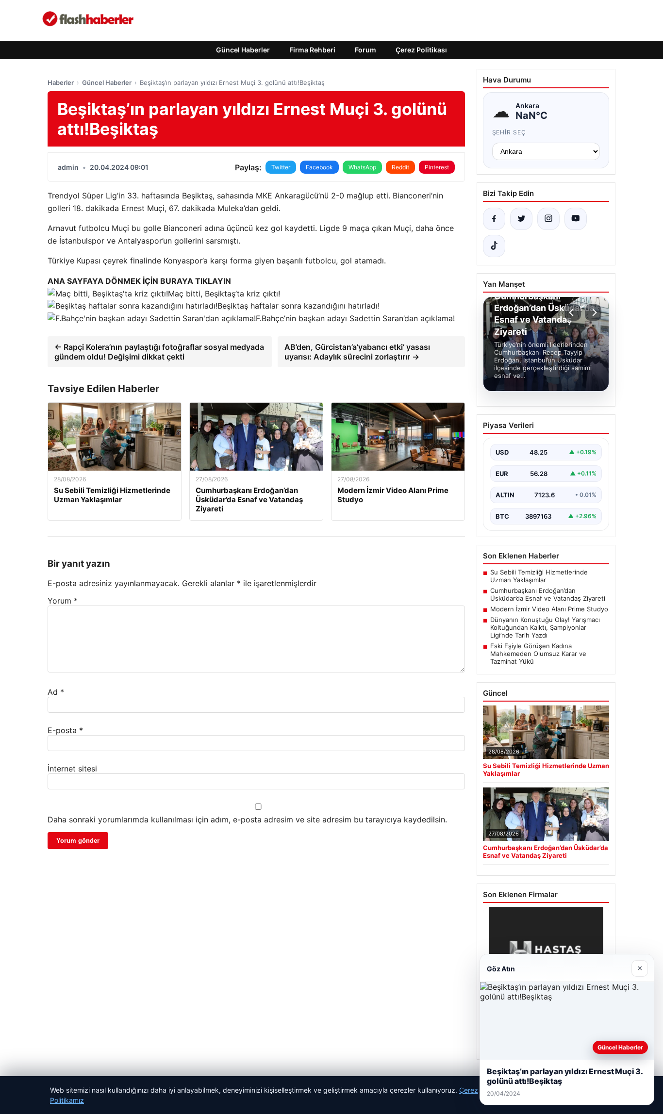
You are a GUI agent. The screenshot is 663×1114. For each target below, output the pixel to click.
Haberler (61, 82)
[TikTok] (494, 246)
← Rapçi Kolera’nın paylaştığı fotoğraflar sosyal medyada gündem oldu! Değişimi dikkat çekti (159, 351)
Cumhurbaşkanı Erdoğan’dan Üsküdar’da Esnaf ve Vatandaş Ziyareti (547, 594)
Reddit (400, 167)
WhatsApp (362, 167)
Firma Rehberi (312, 50)
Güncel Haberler (243, 50)
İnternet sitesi (72, 768)
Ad (56, 692)
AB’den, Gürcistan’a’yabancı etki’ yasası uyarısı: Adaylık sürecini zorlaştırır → (357, 351)
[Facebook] (494, 219)
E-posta (65, 730)
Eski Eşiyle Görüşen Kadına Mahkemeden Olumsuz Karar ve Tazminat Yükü (538, 653)
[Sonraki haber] (593, 312)
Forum (365, 50)
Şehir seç (509, 132)
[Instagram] (548, 219)
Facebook (319, 167)
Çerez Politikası (421, 50)
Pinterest (437, 167)
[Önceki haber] (572, 312)
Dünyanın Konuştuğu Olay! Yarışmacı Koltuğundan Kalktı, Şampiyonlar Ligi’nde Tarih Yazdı (545, 627)
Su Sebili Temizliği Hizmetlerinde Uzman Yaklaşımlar (539, 576)
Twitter (280, 167)
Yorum (63, 601)
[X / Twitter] (521, 219)
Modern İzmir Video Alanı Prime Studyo (549, 609)
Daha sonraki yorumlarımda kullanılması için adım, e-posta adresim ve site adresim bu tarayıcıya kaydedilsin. (247, 819)
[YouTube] (575, 219)
